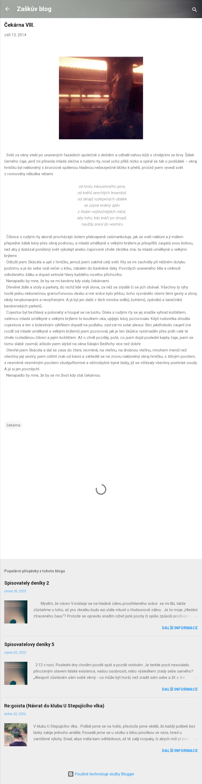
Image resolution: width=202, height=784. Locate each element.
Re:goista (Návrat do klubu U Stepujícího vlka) (54, 705)
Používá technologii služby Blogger (104, 774)
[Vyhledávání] (194, 11)
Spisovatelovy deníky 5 (29, 644)
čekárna (13, 425)
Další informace (180, 628)
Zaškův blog (34, 9)
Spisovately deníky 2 (26, 583)
